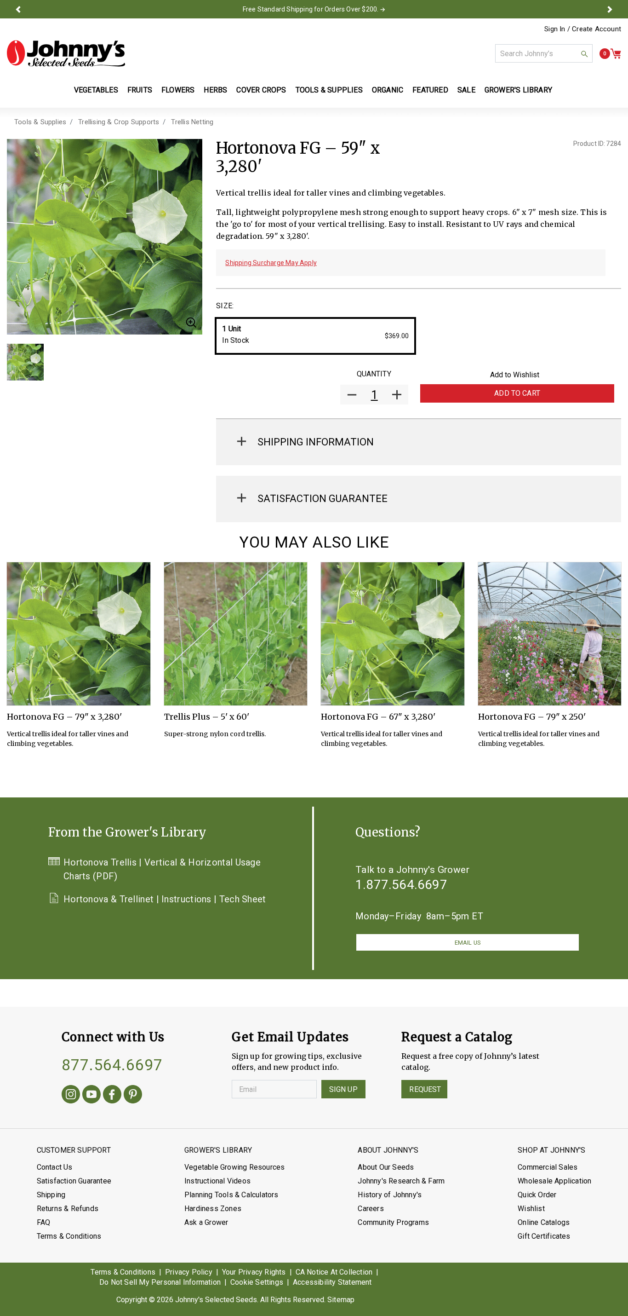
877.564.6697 (112, 1065)
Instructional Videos (217, 1181)
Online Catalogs (544, 1222)
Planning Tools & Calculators (231, 1194)
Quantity (374, 373)
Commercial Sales (547, 1167)
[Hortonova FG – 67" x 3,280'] (392, 634)
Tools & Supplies (40, 122)
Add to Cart (517, 393)
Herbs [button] (215, 90)
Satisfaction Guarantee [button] (322, 498)
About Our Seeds (386, 1167)
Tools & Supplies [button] (329, 90)
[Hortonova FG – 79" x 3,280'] (78, 634)
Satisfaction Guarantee (74, 1181)
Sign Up (343, 1089)
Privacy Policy (188, 1272)
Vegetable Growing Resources (234, 1167)
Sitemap (340, 1299)
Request (425, 1089)
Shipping (51, 1194)
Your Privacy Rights (254, 1272)
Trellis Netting (192, 122)
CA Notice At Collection (334, 1272)
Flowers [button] (177, 90)
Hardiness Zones (212, 1208)
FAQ (44, 1222)
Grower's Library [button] (519, 90)
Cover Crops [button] (261, 90)
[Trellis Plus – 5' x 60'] (236, 634)
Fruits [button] (139, 90)
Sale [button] (466, 90)
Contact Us (55, 1167)
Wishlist (531, 1208)
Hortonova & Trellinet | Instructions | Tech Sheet (164, 899)
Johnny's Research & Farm (401, 1181)
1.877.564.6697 (401, 884)
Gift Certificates (544, 1236)
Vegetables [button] (96, 90)
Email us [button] (467, 942)
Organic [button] (387, 90)
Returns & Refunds (67, 1208)
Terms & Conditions (69, 1236)
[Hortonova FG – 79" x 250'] (550, 634)
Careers (370, 1208)
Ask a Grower (206, 1222)
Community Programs (393, 1222)
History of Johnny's (390, 1194)
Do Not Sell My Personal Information (160, 1282)
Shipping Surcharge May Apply (271, 262)
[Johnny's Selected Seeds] (66, 53)
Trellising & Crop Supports (118, 122)
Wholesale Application (554, 1181)
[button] (18, 9)
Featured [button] (430, 90)
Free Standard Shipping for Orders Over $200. (311, 9)
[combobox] (544, 53)
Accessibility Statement (332, 1282)
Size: (225, 305)
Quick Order (537, 1194)
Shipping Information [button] (315, 442)
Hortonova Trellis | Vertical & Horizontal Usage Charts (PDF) (162, 869)
